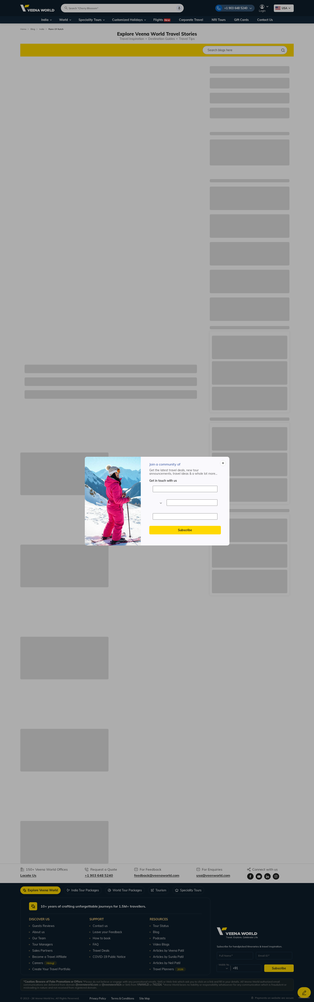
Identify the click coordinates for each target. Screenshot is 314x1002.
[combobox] (157, 503)
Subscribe (185, 530)
